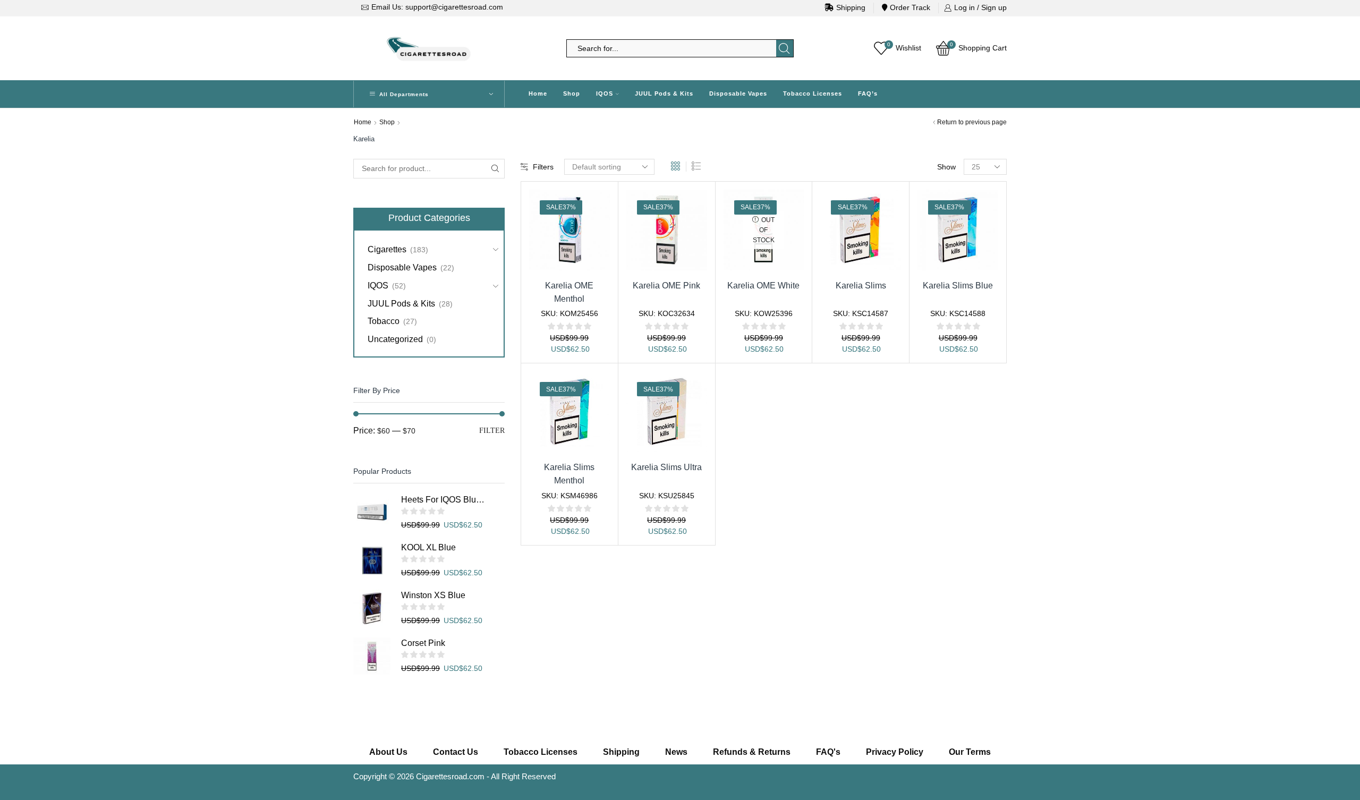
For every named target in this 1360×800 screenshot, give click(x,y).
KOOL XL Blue (428, 547)
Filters (543, 167)
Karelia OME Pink (666, 285)
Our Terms (970, 751)
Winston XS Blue (433, 595)
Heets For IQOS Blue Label (443, 499)
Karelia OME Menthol (569, 292)
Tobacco (384, 321)
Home (538, 93)
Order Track (910, 7)
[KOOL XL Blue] (371, 560)
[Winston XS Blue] (371, 608)
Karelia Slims (861, 285)
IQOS (604, 93)
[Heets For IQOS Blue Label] (371, 512)
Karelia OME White (763, 285)
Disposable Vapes (738, 93)
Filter (492, 431)
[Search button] (784, 48)
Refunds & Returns (751, 751)
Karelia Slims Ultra (666, 467)
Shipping (850, 7)
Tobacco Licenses (812, 93)
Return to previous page (972, 122)
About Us (388, 751)
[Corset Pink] (371, 656)
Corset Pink (423, 643)
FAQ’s (868, 93)
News (676, 751)
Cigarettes (387, 249)
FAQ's (828, 751)
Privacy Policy (894, 751)
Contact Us (455, 751)
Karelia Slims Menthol (569, 474)
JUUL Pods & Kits (664, 93)
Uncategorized (395, 339)
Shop (571, 93)
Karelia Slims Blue (958, 285)
